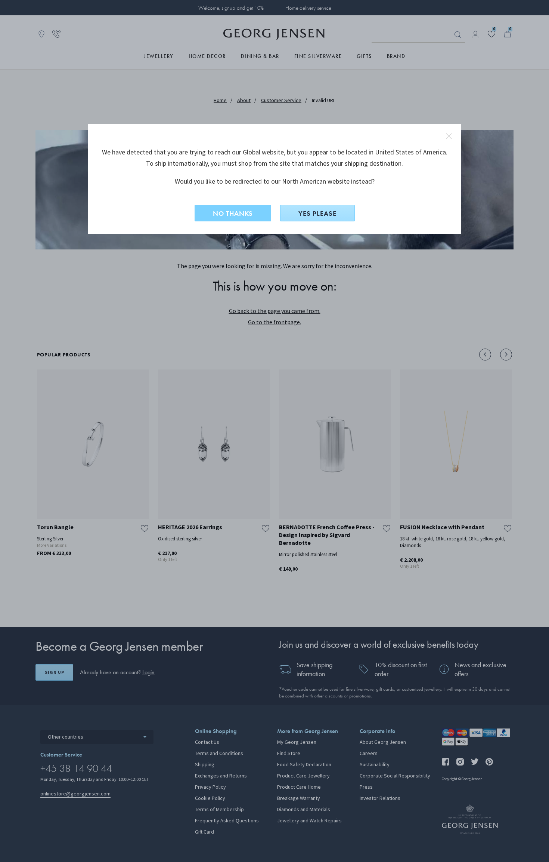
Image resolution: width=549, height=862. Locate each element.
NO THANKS (233, 213)
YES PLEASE (317, 213)
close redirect (449, 136)
